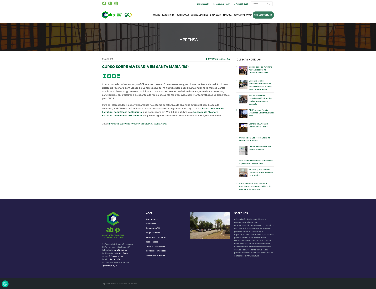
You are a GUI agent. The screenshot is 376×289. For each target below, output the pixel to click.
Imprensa (227, 15)
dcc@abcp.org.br (223, 4)
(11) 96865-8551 (120, 250)
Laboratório (168, 15)
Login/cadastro (203, 4)
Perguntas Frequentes (156, 237)
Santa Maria (160, 123)
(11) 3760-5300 (242, 4)
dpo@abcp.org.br (110, 265)
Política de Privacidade (156, 251)
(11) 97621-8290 (121, 253)
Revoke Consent (5, 284)
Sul (228, 59)
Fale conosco (152, 242)
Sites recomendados (155, 246)
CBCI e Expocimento (263, 15)
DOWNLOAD (215, 15)
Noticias (222, 59)
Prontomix (146, 123)
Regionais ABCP (153, 228)
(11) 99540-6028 (116, 256)
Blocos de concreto (130, 123)
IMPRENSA (213, 59)
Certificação (183, 15)
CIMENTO (156, 15)
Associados (151, 224)
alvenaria (113, 123)
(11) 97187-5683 (114, 259)
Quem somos (152, 219)
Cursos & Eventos (199, 15)
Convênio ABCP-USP (243, 15)
